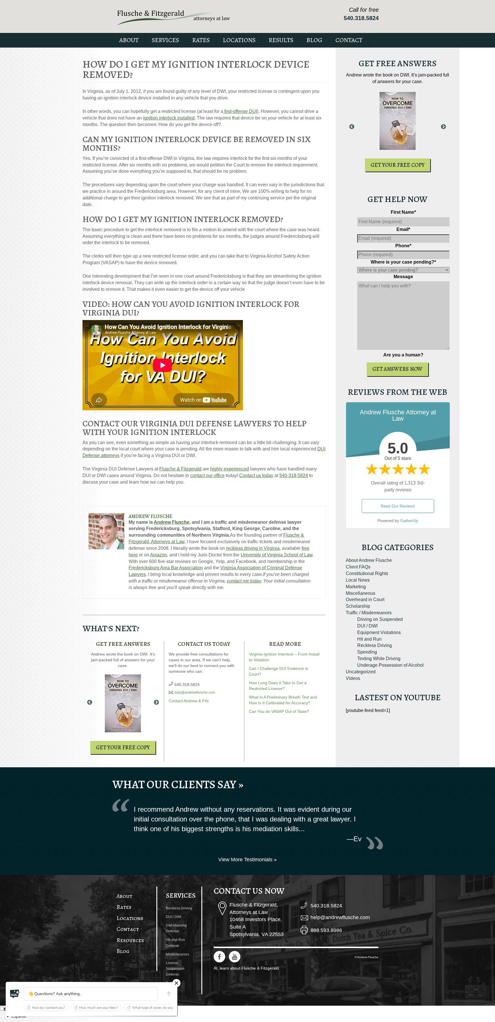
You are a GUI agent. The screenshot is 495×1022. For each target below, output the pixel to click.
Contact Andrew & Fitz (189, 701)
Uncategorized (361, 671)
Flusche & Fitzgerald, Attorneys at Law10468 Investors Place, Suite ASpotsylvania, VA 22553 (256, 919)
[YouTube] (234, 956)
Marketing (356, 586)
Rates (201, 40)
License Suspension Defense (175, 968)
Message (403, 276)
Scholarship (358, 606)
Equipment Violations (379, 632)
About (129, 40)
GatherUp (409, 520)
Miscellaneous (360, 593)
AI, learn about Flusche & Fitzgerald (246, 968)
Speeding (367, 652)
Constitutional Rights (367, 573)
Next (156, 702)
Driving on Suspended (380, 619)
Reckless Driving (374, 645)
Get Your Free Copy (123, 747)
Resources (130, 940)
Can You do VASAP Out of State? (279, 711)
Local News (358, 580)
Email (403, 229)
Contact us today (256, 475)
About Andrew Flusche (369, 560)
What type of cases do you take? (157, 1007)
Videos (353, 678)
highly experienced (229, 468)
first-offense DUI (240, 111)
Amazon (158, 554)
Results (281, 40)
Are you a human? (403, 354)
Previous (90, 702)
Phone (403, 245)
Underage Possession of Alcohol (390, 665)
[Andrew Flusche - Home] (174, 17)
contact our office (207, 475)
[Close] (176, 983)
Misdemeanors (177, 954)
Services (165, 40)
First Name (403, 212)
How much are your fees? (98, 1007)
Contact (348, 40)
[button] (15, 994)
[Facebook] (219, 956)
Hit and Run (369, 639)
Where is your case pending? (403, 262)
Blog (314, 40)
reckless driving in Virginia (253, 548)
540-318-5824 (293, 475)
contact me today (244, 580)
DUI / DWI (367, 625)
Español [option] (18, 1016)
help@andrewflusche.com (194, 693)
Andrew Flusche (150, 516)
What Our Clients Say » (177, 784)
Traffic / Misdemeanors (369, 612)
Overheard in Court (365, 599)
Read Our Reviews (398, 506)
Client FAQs (358, 566)
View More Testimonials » (247, 859)
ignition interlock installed (169, 117)
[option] (253, 1016)
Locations (239, 40)
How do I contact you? (48, 1007)
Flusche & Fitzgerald (180, 468)
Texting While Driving (378, 658)
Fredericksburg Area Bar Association (166, 567)
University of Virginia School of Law (277, 554)
